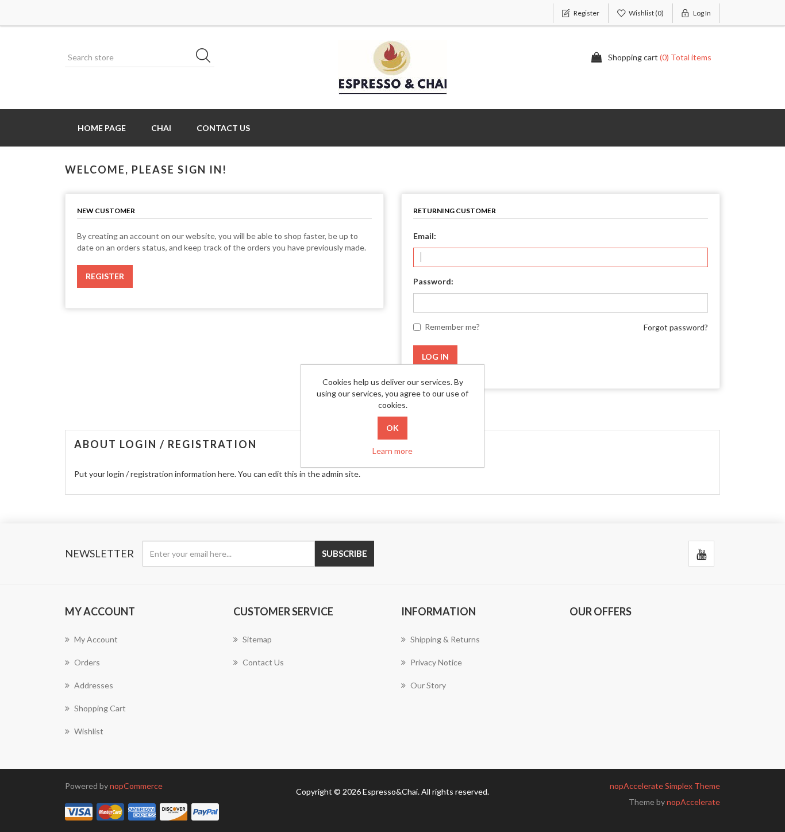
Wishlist (88, 731)
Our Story (428, 685)
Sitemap (257, 639)
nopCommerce (136, 786)
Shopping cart (100, 708)
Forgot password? (676, 327)
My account (96, 639)
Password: (433, 281)
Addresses (93, 685)
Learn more (392, 451)
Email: (424, 236)
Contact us (223, 128)
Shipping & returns (445, 639)
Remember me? (452, 327)
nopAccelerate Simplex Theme (665, 786)
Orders (87, 662)
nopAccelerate (693, 802)
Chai (161, 128)
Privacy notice (436, 662)
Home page (102, 128)
